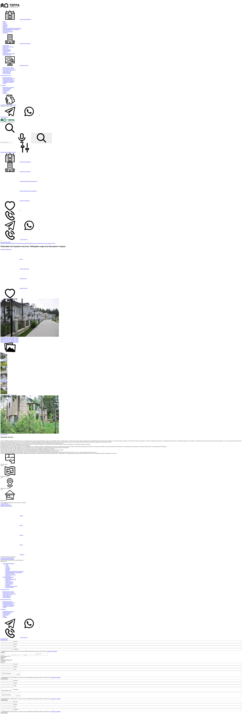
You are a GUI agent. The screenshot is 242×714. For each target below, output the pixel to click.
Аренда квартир (6, 51)
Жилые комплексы (7, 54)
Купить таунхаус (6, 49)
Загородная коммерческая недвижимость (28, 181)
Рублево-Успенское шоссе (6, 249)
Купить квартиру (6, 72)
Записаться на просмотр (6, 504)
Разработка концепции (8, 79)
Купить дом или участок (8, 67)
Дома (4, 21)
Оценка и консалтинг (7, 77)
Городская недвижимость (25, 43)
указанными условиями (52, 651)
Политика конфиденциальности (7, 559)
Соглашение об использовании (7, 557)
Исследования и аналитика (9, 78)
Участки (5, 23)
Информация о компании (8, 87)
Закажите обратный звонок (6, 506)
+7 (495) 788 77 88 (4, 105)
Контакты (5, 93)
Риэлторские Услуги (24, 65)
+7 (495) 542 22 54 (12, 105)
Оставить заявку (4, 116)
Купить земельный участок (9, 53)
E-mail (14, 646)
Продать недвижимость (24, 200)
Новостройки (6, 45)
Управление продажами (8, 82)
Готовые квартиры (7, 50)
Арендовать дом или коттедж (9, 69)
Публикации (6, 90)
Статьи (4, 92)
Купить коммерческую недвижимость (11, 29)
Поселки (5, 27)
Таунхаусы (5, 24)
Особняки (5, 52)
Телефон (15, 644)
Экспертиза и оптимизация (9, 80)
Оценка (4, 83)
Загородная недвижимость (25, 19)
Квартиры (5, 26)
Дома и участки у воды (8, 31)
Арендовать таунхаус (7, 30)
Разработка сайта (4, 639)
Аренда (4, 22)
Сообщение (15, 649)
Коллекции (5, 32)
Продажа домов (4, 434)
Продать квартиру (7, 73)
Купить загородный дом (8, 46)
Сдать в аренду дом (7, 71)
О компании (3, 85)
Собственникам (6, 89)
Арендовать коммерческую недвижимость (12, 28)
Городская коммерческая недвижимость (28, 191)
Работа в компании (7, 88)
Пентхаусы (5, 47)
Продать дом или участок (8, 68)
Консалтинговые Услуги (6, 75)
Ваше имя (15, 641)
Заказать (2, 652)
